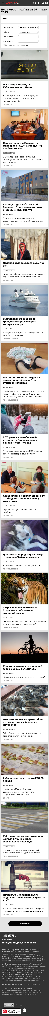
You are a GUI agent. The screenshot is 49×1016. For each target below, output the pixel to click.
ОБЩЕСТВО (8, 104)
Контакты (7, 940)
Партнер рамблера (21, 1005)
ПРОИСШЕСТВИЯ (10, 339)
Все (4, 18)
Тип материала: (8, 27)
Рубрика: (6, 32)
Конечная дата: (8, 41)
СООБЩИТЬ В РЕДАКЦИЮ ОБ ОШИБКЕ (19, 943)
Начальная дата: (9, 37)
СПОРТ (6, 798)
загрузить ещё (25, 923)
